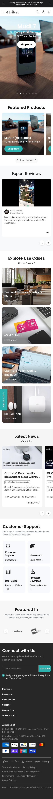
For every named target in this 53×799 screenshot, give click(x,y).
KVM (17, 585)
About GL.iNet (8, 725)
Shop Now (13, 149)
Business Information (26, 776)
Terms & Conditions (11, 767)
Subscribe (44, 668)
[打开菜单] (3, 12)
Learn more (35, 560)
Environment (8, 776)
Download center (38, 585)
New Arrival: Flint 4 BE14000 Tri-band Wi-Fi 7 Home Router (26, 4)
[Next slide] (49, 3)
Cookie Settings (9, 780)
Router (8, 585)
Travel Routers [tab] (26, 160)
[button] (17, 93)
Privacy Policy (44, 675)
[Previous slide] (3, 3)
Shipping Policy (33, 772)
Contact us (10, 560)
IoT (7, 589)
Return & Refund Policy (12, 772)
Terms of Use (15, 678)
